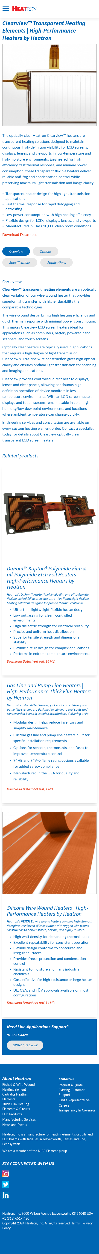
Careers (64, 1105)
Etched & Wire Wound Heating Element (18, 1087)
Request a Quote (71, 1085)
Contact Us (66, 1079)
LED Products (12, 1114)
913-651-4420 (17, 1035)
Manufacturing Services (19, 1119)
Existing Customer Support (71, 1093)
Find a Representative (74, 1100)
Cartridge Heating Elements (14, 1097)
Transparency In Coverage (77, 1110)
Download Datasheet (19, 235)
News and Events (14, 1125)
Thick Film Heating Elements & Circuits (16, 1107)
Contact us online (25, 1045)
